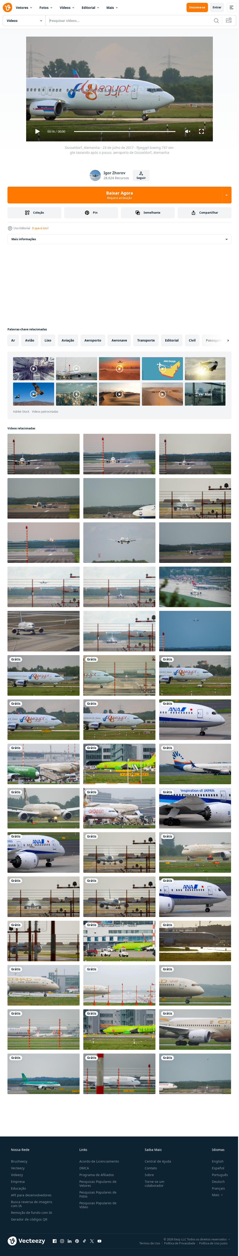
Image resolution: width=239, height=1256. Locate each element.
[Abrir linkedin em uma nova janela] (69, 1241)
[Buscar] (213, 20)
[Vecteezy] (7, 7)
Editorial (88, 7)
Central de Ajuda (155, 1161)
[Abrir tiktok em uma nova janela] (84, 1241)
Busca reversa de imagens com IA (31, 1204)
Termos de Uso (146, 1243)
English (215, 1161)
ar (13, 340)
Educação (18, 1188)
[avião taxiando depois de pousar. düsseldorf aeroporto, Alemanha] (43, 454)
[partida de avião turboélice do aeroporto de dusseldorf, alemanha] (195, 542)
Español (215, 1168)
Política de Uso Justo (210, 1243)
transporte (146, 340)
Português (217, 1175)
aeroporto (92, 340)
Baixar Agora (117, 195)
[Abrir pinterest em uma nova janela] (77, 1241)
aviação (68, 340)
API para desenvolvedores (31, 1195)
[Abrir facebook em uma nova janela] (54, 1241)
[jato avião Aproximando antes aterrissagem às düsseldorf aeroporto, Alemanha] (43, 587)
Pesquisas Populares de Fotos (96, 1194)
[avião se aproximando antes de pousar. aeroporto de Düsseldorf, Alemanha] (43, 542)
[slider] (123, 131)
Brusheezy (19, 1161)
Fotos (44, 7)
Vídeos (65, 7)
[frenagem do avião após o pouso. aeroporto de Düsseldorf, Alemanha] (119, 454)
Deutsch (215, 1181)
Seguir (139, 178)
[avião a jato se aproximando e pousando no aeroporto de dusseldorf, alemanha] (119, 587)
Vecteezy (17, 1168)
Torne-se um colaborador (152, 1183)
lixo (48, 340)
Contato (148, 1168)
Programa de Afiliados (95, 1175)
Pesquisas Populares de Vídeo (96, 1205)
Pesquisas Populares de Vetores (96, 1183)
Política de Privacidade (176, 1243)
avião (29, 340)
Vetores (22, 7)
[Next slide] (220, 340)
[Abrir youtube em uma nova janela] (99, 1241)
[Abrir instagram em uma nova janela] (62, 1241)
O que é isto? (40, 228)
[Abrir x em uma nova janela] (92, 1241)
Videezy (16, 1175)
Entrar (213, 7)
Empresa (17, 1181)
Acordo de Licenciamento (97, 1161)
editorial (172, 340)
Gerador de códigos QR (29, 1219)
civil (192, 340)
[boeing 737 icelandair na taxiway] (43, 631)
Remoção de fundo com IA (31, 1212)
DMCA (83, 1168)
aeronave (119, 340)
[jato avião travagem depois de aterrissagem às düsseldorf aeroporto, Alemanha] (119, 631)
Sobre (146, 1175)
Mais (110, 7)
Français (215, 1188)
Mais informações (23, 239)
